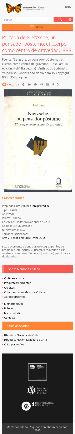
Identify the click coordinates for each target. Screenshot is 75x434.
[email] (48, 84)
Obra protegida (40, 205)
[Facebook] (53, 84)
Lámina (13, 210)
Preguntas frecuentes (17, 282)
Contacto (9, 317)
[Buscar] (60, 19)
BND (68, 7)
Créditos (9, 287)
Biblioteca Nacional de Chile (21, 335)
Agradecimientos (14, 296)
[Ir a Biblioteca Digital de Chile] (37, 406)
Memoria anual (13, 303)
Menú (39, 27)
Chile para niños (14, 344)
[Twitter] (58, 84)
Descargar (13, 84)
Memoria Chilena (25, 8)
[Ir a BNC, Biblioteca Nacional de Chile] (37, 390)
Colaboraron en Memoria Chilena (25, 292)
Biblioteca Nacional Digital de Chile (25, 339)
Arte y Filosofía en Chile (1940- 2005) (24, 237)
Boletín (8, 308)
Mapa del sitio (12, 313)
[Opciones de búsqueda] (70, 19)
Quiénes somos (14, 278)
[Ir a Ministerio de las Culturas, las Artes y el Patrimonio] (37, 372)
